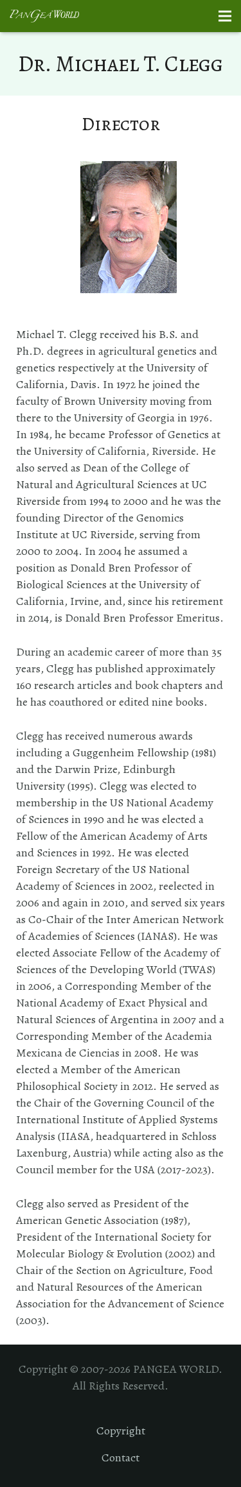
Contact (120, 1457)
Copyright (120, 1430)
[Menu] (225, 16)
